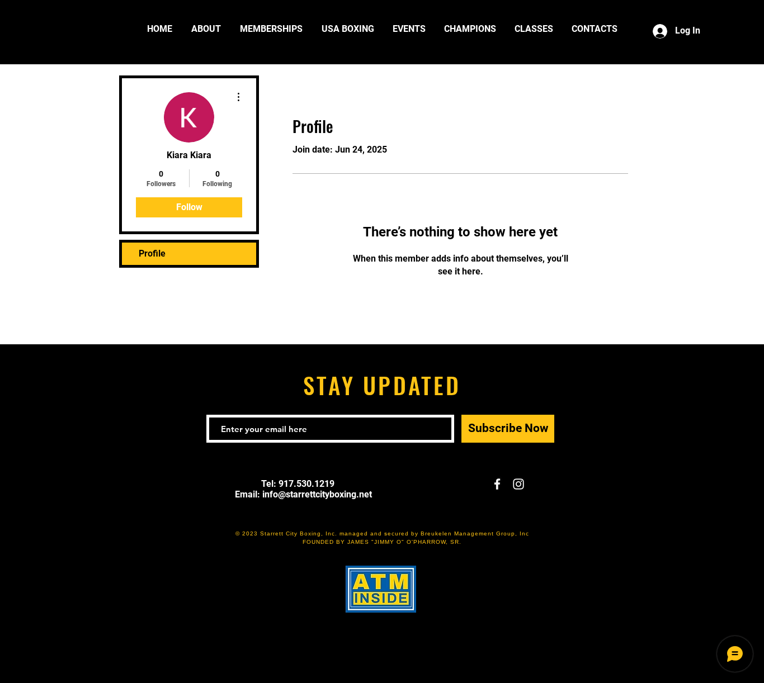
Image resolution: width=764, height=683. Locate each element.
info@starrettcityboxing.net (317, 494)
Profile (152, 253)
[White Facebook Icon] (497, 484)
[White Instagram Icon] (518, 484)
